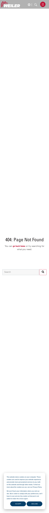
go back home (19, 246)
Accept (18, 504)
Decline (34, 504)
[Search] (43, 272)
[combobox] (20, 272)
